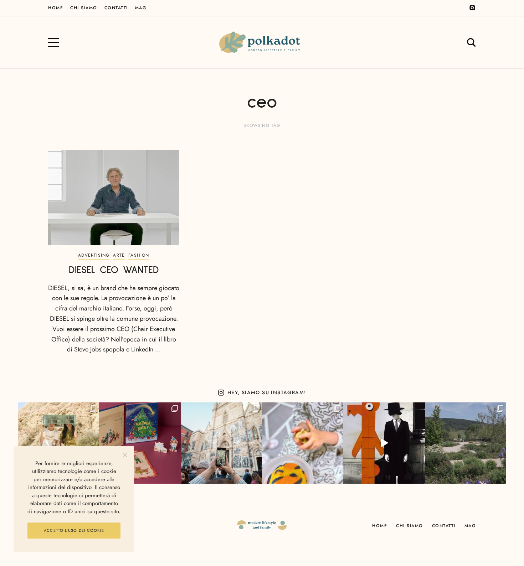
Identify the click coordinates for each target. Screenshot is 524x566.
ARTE (119, 255)
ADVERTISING (93, 255)
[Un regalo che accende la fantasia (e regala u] (302, 443)
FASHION (138, 255)
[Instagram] (472, 8)
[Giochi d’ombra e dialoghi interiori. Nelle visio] (384, 443)
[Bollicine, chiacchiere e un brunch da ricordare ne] (465, 443)
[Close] (125, 455)
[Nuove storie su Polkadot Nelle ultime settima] (58, 443)
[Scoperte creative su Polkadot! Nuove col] (221, 443)
